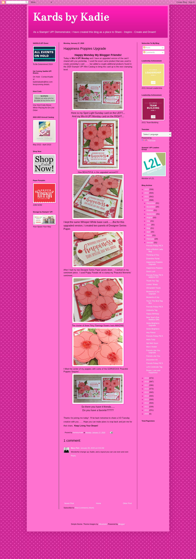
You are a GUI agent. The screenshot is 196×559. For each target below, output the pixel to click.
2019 (146, 378)
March (149, 235)
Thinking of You (152, 255)
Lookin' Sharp (152, 284)
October (150, 210)
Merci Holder (151, 347)
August (150, 217)
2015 (146, 392)
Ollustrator (103, 524)
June (149, 225)
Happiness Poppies (154, 268)
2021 (146, 197)
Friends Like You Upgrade (153, 351)
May (149, 228)
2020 (146, 200)
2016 (146, 389)
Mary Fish (75, 448)
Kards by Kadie (71, 17)
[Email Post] (111, 432)
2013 (146, 399)
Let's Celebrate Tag (154, 367)
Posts (147, 48)
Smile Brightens (152, 329)
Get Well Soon (152, 343)
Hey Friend (150, 333)
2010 (146, 410)
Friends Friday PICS (154, 246)
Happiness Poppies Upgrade (154, 263)
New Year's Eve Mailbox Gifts (152, 318)
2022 (146, 193)
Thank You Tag (152, 281)
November (151, 207)
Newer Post (69, 503)
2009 (146, 414)
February (151, 239)
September (151, 214)
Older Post (127, 503)
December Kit (152, 360)
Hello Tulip (150, 340)
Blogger (121, 524)
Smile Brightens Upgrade (152, 324)
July (148, 221)
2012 (146, 403)
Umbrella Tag (151, 310)
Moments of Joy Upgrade (152, 293)
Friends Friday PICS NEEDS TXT (154, 276)
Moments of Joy (152, 297)
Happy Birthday (152, 314)
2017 (146, 385)
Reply (73, 456)
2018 (146, 382)
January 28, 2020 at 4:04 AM (92, 448)
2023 (146, 189)
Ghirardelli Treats (153, 288)
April (149, 232)
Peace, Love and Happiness (153, 371)
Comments (150, 52)
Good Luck (150, 271)
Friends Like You (153, 356)
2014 (146, 396)
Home (98, 503)
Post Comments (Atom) (84, 508)
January (150, 243)
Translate (152, 141)
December (151, 203)
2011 (146, 407)
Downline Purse (153, 259)
